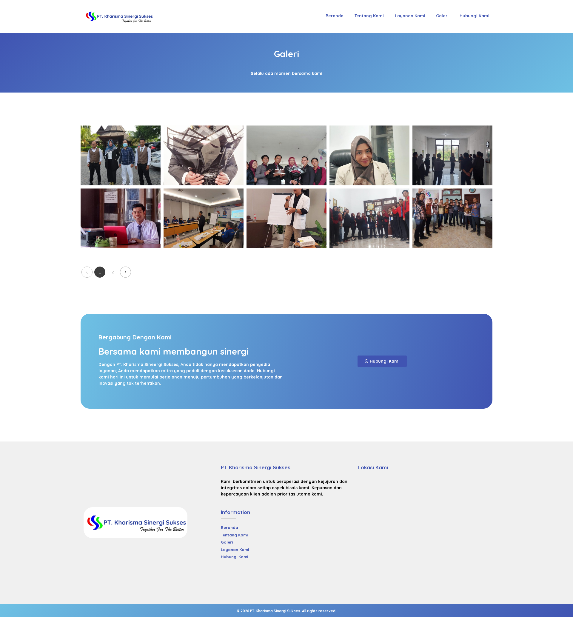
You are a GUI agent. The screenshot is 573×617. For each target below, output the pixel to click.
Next (125, 272)
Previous (87, 272)
